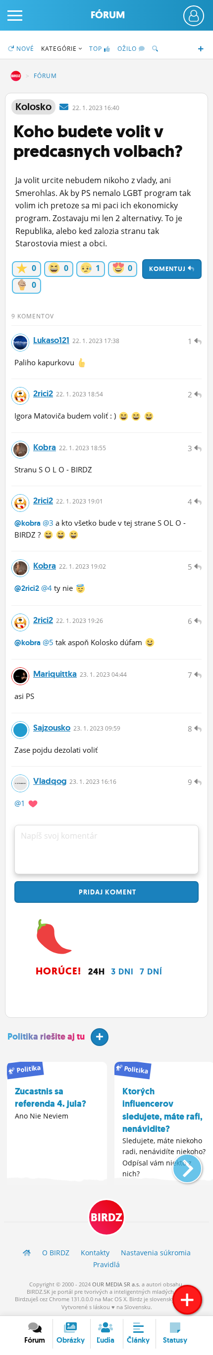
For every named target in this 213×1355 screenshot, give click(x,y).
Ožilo (128, 48)
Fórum (108, 15)
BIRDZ (16, 76)
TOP (95, 48)
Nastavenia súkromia (156, 1252)
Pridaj (106, 892)
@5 (48, 642)
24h (96, 971)
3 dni (122, 971)
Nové (24, 48)
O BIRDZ (55, 1252)
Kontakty (95, 1252)
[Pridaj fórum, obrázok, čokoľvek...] (187, 1300)
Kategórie (60, 48)
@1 (19, 803)
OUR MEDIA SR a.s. (116, 1284)
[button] (179, 1164)
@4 (46, 588)
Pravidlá (106, 1264)
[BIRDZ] (27, 1252)
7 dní (151, 971)
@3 (48, 523)
